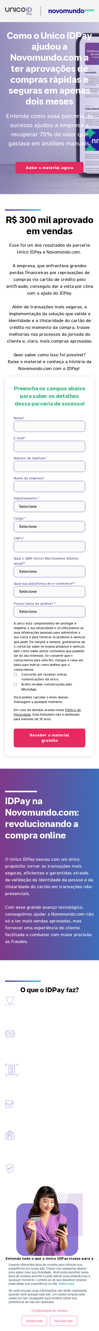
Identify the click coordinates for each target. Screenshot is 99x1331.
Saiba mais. (67, 1283)
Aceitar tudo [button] (34, 1321)
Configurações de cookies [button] (49, 1310)
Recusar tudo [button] (63, 1321)
